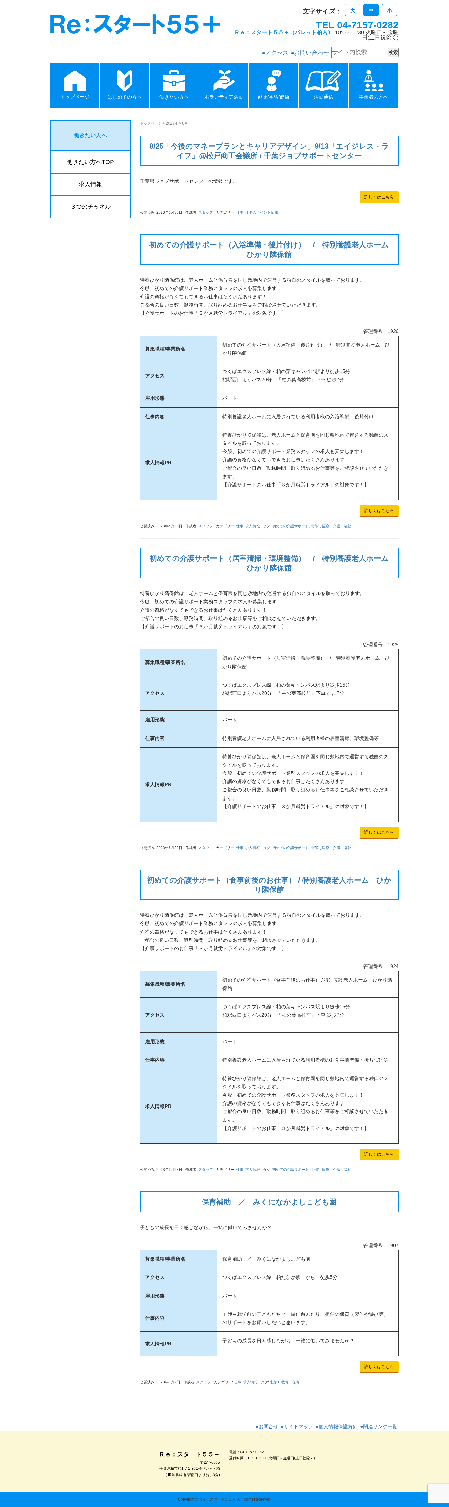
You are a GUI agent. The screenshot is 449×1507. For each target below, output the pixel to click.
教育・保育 (290, 1382)
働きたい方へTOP (90, 162)
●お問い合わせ (310, 52)
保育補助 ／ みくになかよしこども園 (269, 1202)
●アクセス (275, 52)
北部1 (315, 526)
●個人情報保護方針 (337, 1426)
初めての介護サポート (290, 526)
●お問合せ (267, 1426)
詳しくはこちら (379, 196)
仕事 (239, 212)
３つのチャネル (90, 206)
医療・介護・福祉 (336, 526)
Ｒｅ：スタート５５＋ (217, 1499)
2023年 (172, 123)
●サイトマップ (297, 1426)
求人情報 (252, 526)
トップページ (151, 123)
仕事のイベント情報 (261, 212)
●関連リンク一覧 (378, 1426)
